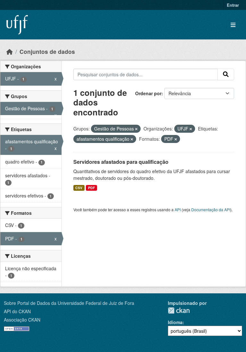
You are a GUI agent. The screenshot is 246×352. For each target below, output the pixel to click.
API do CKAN (17, 311)
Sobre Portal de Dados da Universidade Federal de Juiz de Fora (69, 303)
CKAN (179, 310)
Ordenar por (148, 93)
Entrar (233, 5)
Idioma (175, 322)
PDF (91, 187)
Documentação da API (210, 209)
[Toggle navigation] (233, 24)
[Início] (9, 51)
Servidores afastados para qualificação (120, 161)
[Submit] (225, 74)
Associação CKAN (22, 319)
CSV (78, 187)
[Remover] (136, 128)
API (178, 209)
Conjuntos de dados (47, 51)
